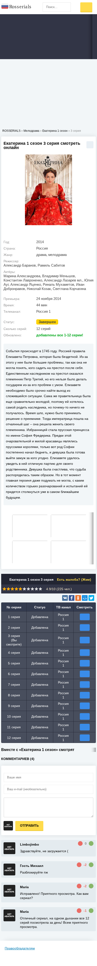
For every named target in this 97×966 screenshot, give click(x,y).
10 (40, 589)
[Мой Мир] (85, 598)
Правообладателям (20, 948)
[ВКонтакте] (65, 598)
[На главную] (16, 7)
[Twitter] (91, 598)
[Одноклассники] (78, 598)
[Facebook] (71, 598)
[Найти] (66, 7)
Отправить (29, 825)
